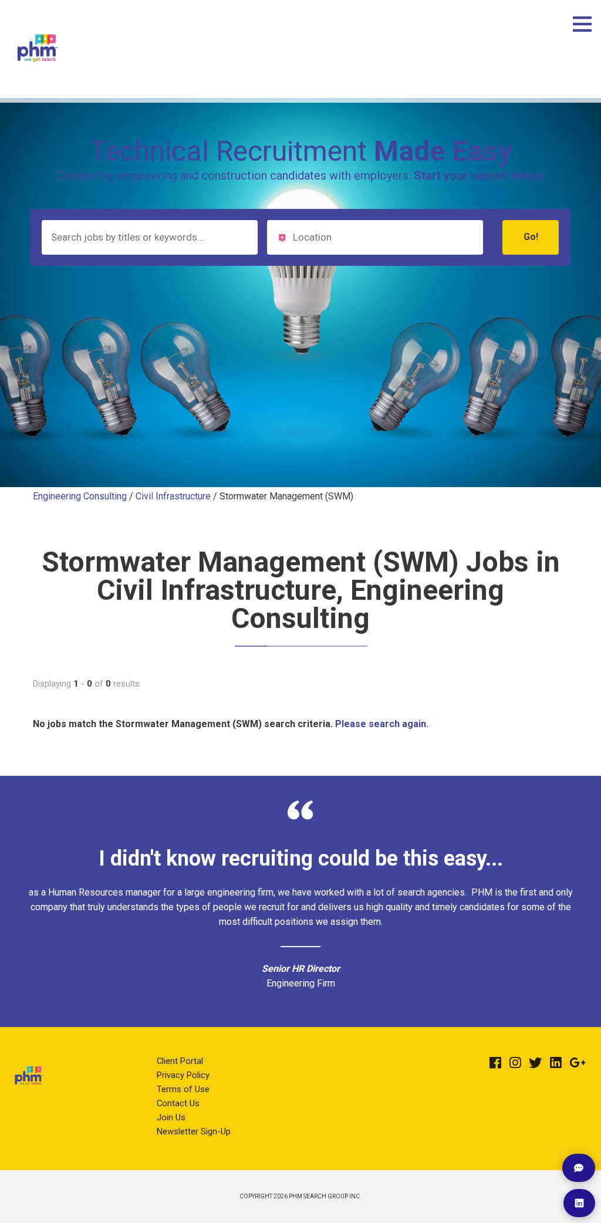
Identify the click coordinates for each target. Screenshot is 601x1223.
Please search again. (381, 723)
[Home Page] (37, 73)
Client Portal (180, 1061)
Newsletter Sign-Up (194, 1131)
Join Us (171, 1117)
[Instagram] (515, 1062)
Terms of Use (183, 1089)
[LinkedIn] (556, 1062)
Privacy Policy (183, 1075)
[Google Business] (577, 1062)
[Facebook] (495, 1062)
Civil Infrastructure (173, 496)
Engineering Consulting (80, 496)
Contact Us (178, 1103)
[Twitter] (535, 1062)
